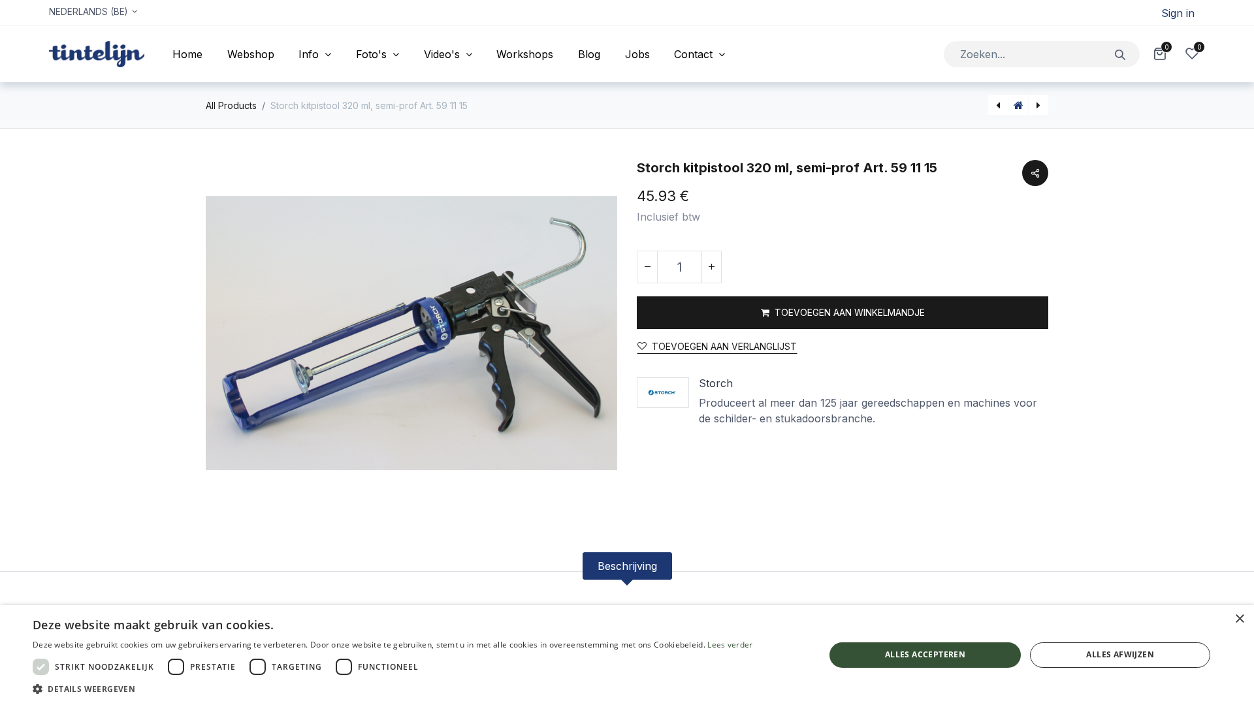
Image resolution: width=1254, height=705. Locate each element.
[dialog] (627, 655)
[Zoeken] (1120, 54)
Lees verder (729, 644)
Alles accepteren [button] (925, 654)
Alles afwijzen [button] (1120, 654)
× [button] (1239, 619)
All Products (231, 105)
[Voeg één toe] (711, 267)
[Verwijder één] (647, 267)
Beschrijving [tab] (627, 565)
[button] (842, 312)
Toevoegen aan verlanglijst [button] (724, 346)
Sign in (1178, 13)
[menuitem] (187, 54)
